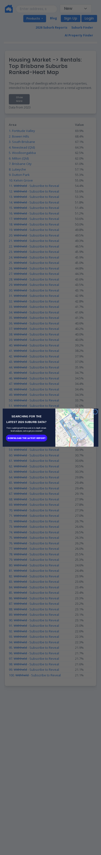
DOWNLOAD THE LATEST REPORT (27, 437)
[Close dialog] (95, 411)
